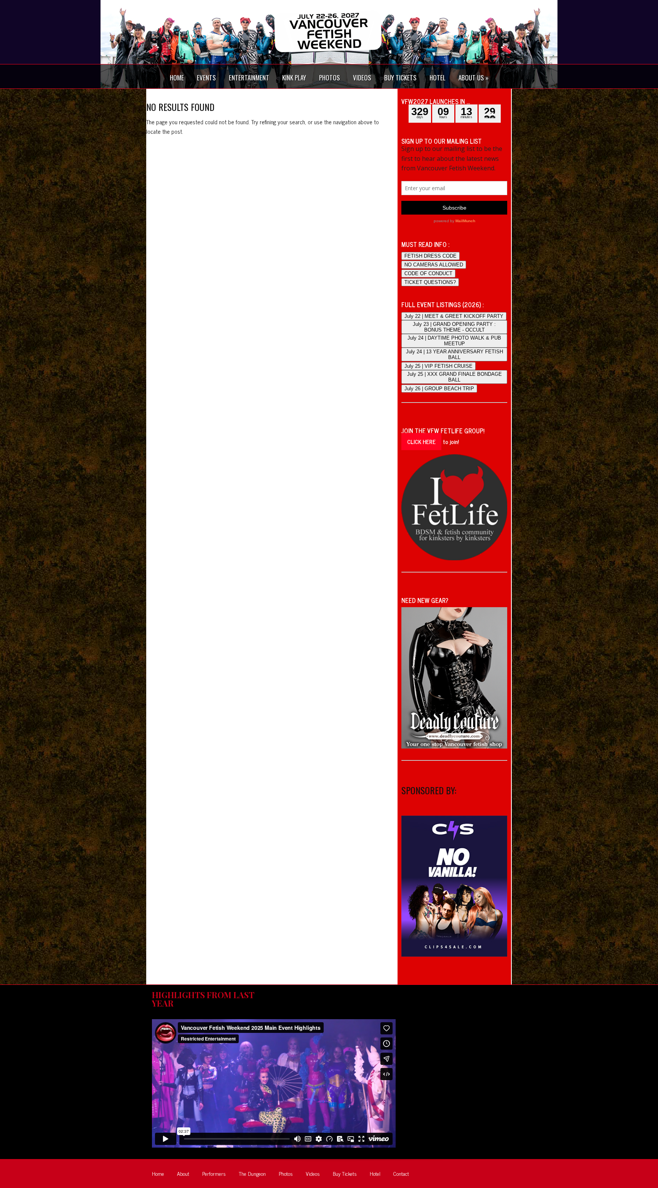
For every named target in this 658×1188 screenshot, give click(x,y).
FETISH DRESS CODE (430, 256)
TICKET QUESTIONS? (430, 282)
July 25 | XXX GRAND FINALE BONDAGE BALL (454, 377)
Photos (286, 1173)
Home (158, 1173)
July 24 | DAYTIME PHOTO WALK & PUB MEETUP (454, 340)
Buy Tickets (345, 1173)
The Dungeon (252, 1173)
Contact (401, 1173)
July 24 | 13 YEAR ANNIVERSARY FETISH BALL (454, 354)
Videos (313, 1173)
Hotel (375, 1173)
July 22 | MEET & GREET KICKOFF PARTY (453, 316)
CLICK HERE (421, 441)
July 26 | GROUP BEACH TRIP (439, 388)
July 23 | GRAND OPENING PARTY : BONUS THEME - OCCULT (454, 327)
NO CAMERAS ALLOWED (433, 265)
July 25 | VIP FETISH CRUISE (438, 366)
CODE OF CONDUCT (428, 273)
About (183, 1173)
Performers (214, 1173)
